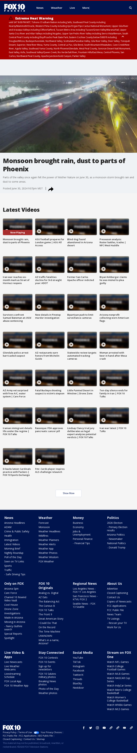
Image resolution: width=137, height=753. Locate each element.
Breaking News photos (47, 683)
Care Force (10, 593)
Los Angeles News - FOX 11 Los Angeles (84, 590)
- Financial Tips (81, 543)
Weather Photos (48, 553)
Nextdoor (78, 687)
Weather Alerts (47, 544)
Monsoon (44, 527)
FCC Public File (115, 610)
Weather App (46, 548)
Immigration (11, 540)
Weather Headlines (49, 531)
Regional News (85, 583)
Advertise (112, 588)
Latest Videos (12, 544)
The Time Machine (49, 631)
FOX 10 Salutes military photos (47, 675)
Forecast (44, 522)
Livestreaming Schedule (12, 675)
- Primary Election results (117, 528)
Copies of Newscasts (119, 601)
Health (8, 535)
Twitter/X (78, 674)
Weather (45, 518)
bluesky (118, 728)
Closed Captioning (117, 593)
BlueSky (77, 683)
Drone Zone (11, 609)
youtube (104, 728)
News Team (114, 614)
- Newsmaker (115, 539)
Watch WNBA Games (119, 705)
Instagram (79, 666)
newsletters (131, 728)
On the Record (47, 627)
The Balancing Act (49, 601)
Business (78, 522)
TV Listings (113, 618)
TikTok (77, 662)
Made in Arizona (13, 617)
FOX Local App (12, 681)
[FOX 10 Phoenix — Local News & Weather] (16, 7)
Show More (68, 493)
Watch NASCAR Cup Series (118, 679)
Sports (8, 565)
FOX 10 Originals (46, 585)
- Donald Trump (116, 547)
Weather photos (48, 693)
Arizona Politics (116, 534)
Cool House (11, 604)
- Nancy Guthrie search (13, 627)
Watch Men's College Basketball (119, 691)
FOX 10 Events (47, 662)
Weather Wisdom (49, 557)
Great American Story (51, 618)
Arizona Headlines (14, 522)
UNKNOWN (45, 635)
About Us (114, 583)
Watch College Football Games (116, 667)
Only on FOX (14, 583)
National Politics (116, 543)
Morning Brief (12, 548)
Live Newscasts (13, 662)
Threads (77, 679)
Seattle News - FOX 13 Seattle (84, 605)
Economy (78, 527)
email (124, 728)
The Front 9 (45, 614)
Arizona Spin (11, 588)
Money (78, 518)
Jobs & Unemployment (82, 533)
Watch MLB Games (118, 673)
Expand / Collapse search (130, 8)
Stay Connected (51, 652)
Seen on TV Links (14, 561)
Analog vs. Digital (48, 593)
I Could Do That (48, 623)
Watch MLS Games (118, 709)
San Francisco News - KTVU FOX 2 (85, 597)
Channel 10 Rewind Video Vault (15, 598)
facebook (84, 728)
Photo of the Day (49, 688)
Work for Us (114, 627)
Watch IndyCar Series (119, 685)
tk (111, 728)
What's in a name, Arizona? (49, 641)
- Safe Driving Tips (14, 574)
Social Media (83, 652)
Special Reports (13, 633)
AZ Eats (43, 597)
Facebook (78, 670)
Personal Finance (83, 539)
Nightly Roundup (13, 553)
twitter (90, 728)
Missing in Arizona (14, 622)
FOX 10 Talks (46, 610)
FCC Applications (116, 605)
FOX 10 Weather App (16, 685)
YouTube (78, 657)
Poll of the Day (13, 557)
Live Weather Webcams (11, 667)
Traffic (8, 570)
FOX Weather (46, 561)
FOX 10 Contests (48, 657)
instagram (97, 728)
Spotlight (9, 638)
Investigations (12, 613)
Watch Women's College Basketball (117, 699)
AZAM (7, 527)
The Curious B (47, 605)
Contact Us (113, 597)
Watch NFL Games (118, 662)
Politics (113, 518)
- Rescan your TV (117, 623)
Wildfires (43, 535)
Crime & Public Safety (16, 531)
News (8, 518)
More (85, 7)
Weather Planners (49, 540)
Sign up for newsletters (45, 667)
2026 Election (115, 522)
